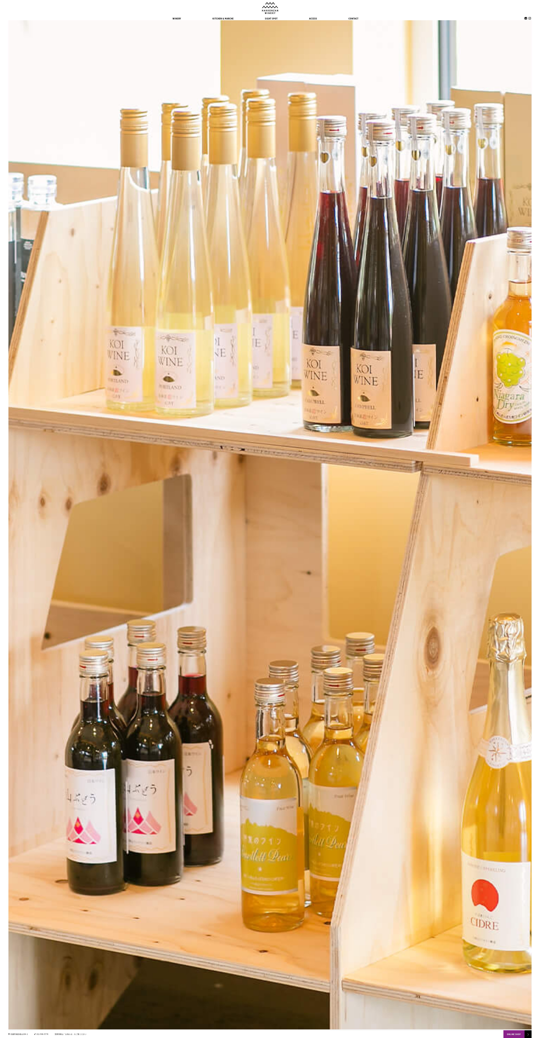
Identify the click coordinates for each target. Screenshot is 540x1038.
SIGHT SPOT (271, 18)
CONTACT (353, 18)
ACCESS (313, 18)
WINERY (177, 18)
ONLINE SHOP (514, 1034)
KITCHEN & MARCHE (223, 18)
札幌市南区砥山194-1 (19, 1034)
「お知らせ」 (69, 1034)
